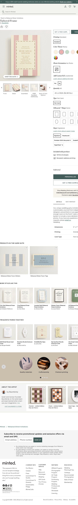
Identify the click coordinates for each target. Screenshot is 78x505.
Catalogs (67, 472)
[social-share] (1, 26)
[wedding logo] (10, 6)
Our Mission (29, 468)
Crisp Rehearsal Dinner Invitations (23, 306)
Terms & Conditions (48, 499)
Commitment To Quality (31, 477)
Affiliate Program (56, 468)
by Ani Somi (54, 345)
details (59, 202)
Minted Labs (30, 489)
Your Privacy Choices (42, 483)
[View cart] (74, 6)
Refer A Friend (68, 480)
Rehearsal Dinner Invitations (18, 427)
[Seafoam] (67, 52)
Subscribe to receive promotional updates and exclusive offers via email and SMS (34, 435)
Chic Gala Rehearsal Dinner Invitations (7, 306)
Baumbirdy (5, 23)
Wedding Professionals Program (55, 486)
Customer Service (42, 465)
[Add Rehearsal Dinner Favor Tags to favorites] (56, 248)
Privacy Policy (58, 499)
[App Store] (11, 488)
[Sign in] (65, 6)
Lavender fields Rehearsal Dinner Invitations (41, 306)
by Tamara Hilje (38, 309)
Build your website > (66, 2)
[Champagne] (55, 52)
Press (27, 473)
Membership (68, 482)
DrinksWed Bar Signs (39, 342)
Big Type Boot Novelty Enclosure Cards (57, 342)
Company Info (31, 465)
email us (68, 220)
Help (40, 470)
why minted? (70, 202)
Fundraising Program (55, 480)
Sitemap (65, 499)
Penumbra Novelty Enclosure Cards (24, 342)
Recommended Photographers (69, 476)
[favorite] (6, 26)
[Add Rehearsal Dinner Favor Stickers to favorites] (26, 248)
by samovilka (37, 343)
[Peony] (61, 52)
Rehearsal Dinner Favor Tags (39, 276)
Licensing (54, 493)
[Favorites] (70, 6)
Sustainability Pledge (30, 486)
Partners (54, 465)
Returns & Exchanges (42, 473)
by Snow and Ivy (21, 345)
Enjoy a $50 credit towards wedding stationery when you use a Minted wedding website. (33, 2)
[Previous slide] (1, 87)
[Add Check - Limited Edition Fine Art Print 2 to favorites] (64, 387)
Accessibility (72, 499)
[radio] (57, 41)
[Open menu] (3, 6)
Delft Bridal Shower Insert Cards (7, 342)
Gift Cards (42, 479)
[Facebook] (3, 485)
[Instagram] (11, 485)
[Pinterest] (6, 485)
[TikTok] (8, 485)
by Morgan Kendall (5, 345)
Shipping (41, 477)
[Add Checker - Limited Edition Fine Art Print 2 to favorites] (44, 387)
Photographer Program (55, 471)
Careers (28, 471)
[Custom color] (55, 57)
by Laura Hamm (55, 309)
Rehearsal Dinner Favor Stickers (10, 276)
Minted (2, 427)
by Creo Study (21, 309)
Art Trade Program (54, 476)
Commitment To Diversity (31, 481)
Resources (68, 465)
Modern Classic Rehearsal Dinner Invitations (58, 306)
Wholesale (54, 491)
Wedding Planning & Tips (69, 469)
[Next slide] (49, 87)
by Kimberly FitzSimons (6, 309)
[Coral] (72, 52)
